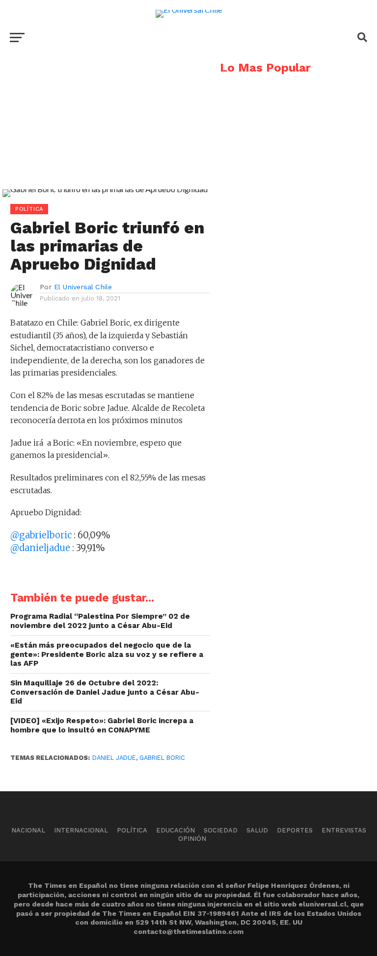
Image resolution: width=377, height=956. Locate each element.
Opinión (192, 838)
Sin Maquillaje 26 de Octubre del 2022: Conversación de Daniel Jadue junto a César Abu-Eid (104, 692)
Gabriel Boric (162, 757)
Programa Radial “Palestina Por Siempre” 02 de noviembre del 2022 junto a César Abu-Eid (100, 621)
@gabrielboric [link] (42, 535)
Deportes (295, 830)
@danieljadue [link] (41, 547)
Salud (257, 830)
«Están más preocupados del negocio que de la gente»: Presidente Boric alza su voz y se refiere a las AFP (106, 654)
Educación (175, 830)
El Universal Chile (83, 287)
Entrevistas (344, 830)
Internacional (81, 830)
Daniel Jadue (114, 757)
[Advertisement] (105, 130)
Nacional (28, 830)
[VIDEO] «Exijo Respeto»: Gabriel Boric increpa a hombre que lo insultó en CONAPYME (101, 725)
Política (132, 830)
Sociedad (221, 830)
